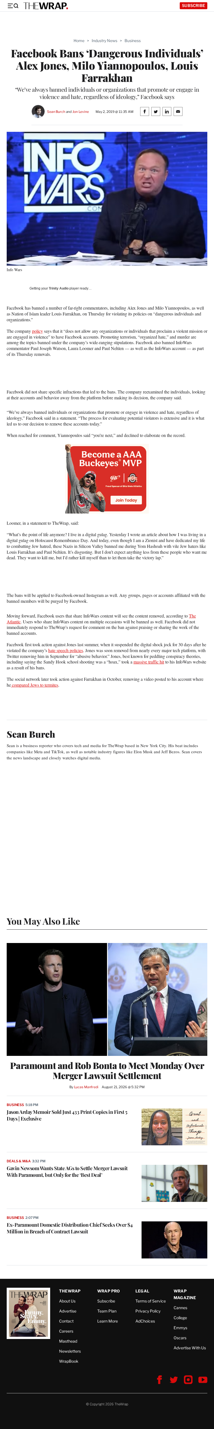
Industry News (104, 40)
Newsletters (70, 1351)
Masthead (68, 1341)
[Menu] (13, 6)
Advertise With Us (190, 1347)
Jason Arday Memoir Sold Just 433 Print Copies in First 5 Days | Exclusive (67, 1115)
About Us (67, 1301)
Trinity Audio (59, 288)
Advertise (67, 1311)
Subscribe (193, 5)
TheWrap (70, 1291)
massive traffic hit (148, 662)
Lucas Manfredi (86, 1087)
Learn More (107, 1321)
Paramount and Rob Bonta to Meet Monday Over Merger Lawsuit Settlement (107, 1070)
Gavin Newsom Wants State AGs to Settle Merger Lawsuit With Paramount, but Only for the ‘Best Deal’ (67, 1171)
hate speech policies (65, 650)
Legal (142, 1291)
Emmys (180, 1327)
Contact (66, 1321)
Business (133, 40)
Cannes (180, 1307)
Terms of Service (150, 1301)
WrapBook (68, 1361)
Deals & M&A (19, 1161)
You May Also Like (43, 921)
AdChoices (145, 1321)
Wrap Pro (108, 1291)
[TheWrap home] (45, 6)
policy (37, 331)
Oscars (180, 1337)
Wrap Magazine (185, 1294)
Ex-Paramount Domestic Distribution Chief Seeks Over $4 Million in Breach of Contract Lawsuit (70, 1228)
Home (79, 40)
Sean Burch (56, 112)
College (180, 1317)
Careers (66, 1331)
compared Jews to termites (34, 685)
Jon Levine (80, 112)
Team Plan (106, 1311)
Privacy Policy (147, 1311)
